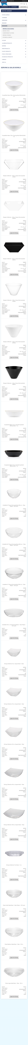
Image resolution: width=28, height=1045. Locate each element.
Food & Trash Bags (6, 54)
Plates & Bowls (5, 14)
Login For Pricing (14, 109)
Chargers (4, 17)
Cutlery (4, 40)
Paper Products (6, 48)
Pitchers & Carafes (7, 37)
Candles (4, 59)
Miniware (4, 23)
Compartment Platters (8, 33)
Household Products (7, 56)
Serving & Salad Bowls (8, 28)
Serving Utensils (7, 35)
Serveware (4, 25)
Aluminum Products (7, 43)
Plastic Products (6, 51)
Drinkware (4, 20)
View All (4, 62)
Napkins (4, 45)
